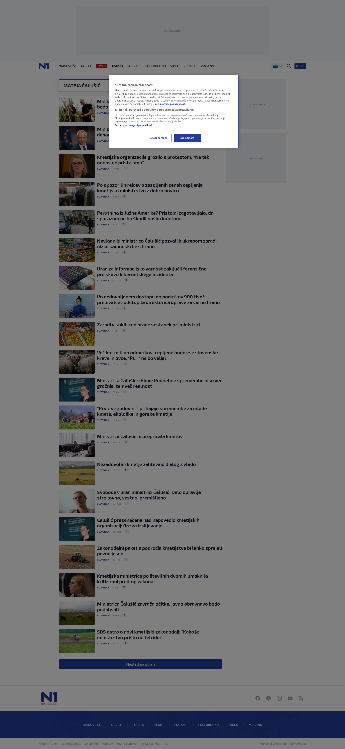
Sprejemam (187, 137)
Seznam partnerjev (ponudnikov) (133, 125)
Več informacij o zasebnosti (170, 104)
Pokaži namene (158, 137)
